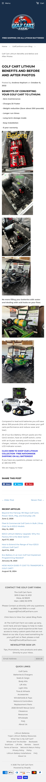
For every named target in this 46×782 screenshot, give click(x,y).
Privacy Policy (18, 750)
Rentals (28, 744)
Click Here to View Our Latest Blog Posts (23, 617)
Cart (42, 3)
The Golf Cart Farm (25, 765)
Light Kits (23, 688)
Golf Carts (23, 671)
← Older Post (8, 500)
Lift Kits (23, 684)
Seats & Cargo (23, 678)
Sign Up (39, 659)
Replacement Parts (23, 704)
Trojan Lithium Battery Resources (22, 736)
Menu (7, 3)
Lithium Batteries (22, 733)
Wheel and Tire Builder (16, 742)
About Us (23, 724)
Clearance (23, 711)
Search (36, 744)
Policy (29, 750)
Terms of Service (11, 747)
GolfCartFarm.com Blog (22, 46)
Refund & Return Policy (30, 747)
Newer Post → (37, 500)
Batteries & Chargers (23, 674)
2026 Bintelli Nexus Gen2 (23, 708)
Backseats (33, 742)
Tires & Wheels (23, 691)
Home (4, 46)
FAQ (23, 721)
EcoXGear (9, 744)
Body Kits (23, 681)
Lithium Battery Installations (19, 753)
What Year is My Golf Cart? (22, 739)
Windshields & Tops (23, 698)
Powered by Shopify (22, 768)
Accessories (23, 694)
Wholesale (23, 718)
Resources (23, 714)
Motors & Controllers (23, 701)
